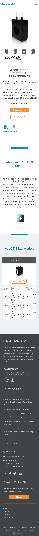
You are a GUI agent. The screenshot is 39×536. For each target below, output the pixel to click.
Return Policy (22, 530)
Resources (32, 82)
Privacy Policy (11, 530)
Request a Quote (19, 110)
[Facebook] (9, 473)
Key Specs (16, 83)
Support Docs (23, 83)
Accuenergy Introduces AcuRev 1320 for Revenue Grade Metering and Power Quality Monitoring (18, 402)
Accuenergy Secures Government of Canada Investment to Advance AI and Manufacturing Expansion (18, 431)
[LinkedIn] (5, 473)
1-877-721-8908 (11, 452)
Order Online (19, 117)
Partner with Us (9, 517)
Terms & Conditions (29, 527)
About (5, 508)
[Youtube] (19, 473)
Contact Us (7, 514)
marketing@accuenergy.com (15, 456)
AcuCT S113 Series (7, 82)
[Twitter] (14, 473)
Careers (6, 511)
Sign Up (19, 497)
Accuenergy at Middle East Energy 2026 (17, 409)
